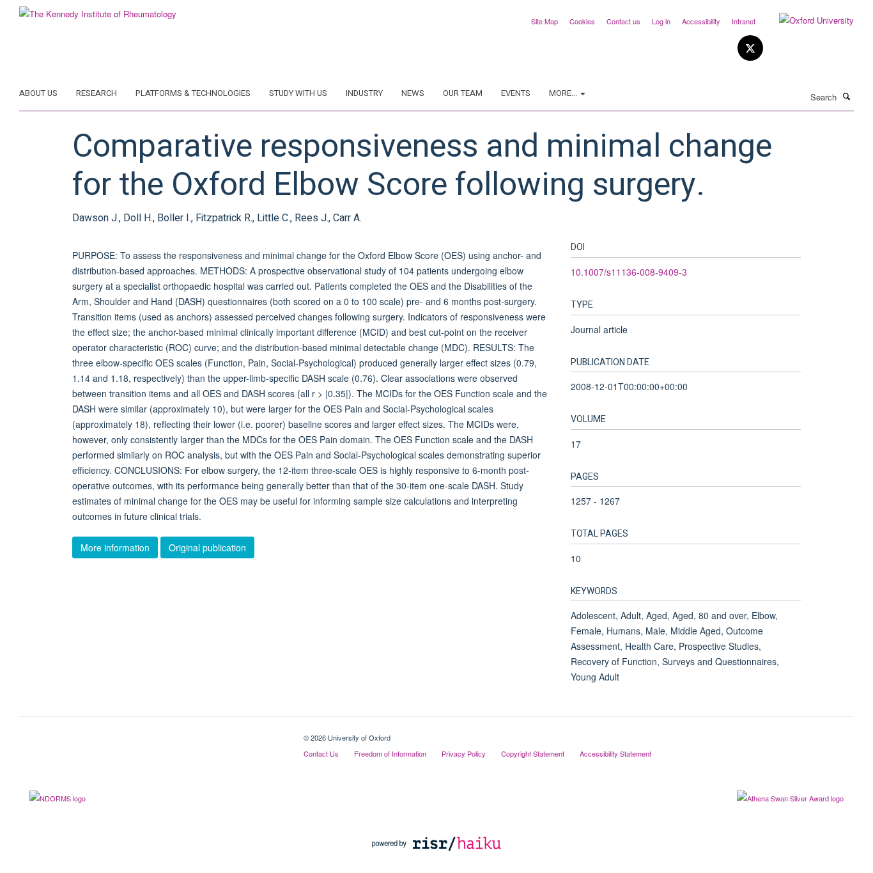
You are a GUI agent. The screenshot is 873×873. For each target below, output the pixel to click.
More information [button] (115, 547)
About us (38, 93)
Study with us (298, 93)
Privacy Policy (464, 753)
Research (96, 93)
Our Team (463, 93)
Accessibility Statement (615, 753)
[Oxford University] (807, 20)
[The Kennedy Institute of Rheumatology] (97, 9)
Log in (661, 21)
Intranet (743, 21)
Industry (364, 93)
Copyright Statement (532, 753)
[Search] (847, 96)
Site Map (544, 21)
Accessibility (701, 21)
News (412, 93)
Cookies (582, 21)
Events (515, 93)
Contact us (623, 21)
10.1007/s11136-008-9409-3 (629, 271)
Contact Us (321, 753)
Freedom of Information (390, 753)
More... (564, 93)
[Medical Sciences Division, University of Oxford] (151, 733)
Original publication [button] (207, 547)
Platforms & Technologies (193, 93)
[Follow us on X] (750, 48)
